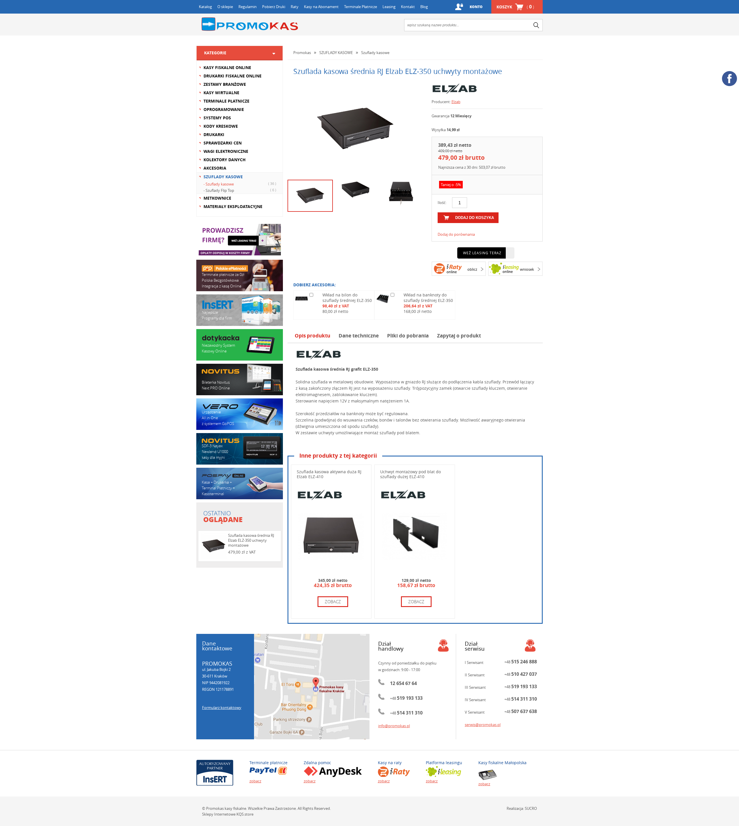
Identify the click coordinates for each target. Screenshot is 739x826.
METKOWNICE (217, 198)
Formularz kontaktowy (221, 707)
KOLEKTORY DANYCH (225, 159)
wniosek (527, 269)
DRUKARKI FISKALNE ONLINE (233, 76)
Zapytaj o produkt (459, 335)
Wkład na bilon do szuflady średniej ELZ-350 (347, 297)
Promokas (249, 24)
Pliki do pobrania (408, 335)
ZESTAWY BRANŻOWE (225, 84)
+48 (406, 698)
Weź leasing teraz (482, 252)
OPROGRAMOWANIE (224, 109)
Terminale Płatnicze (360, 6)
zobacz (333, 601)
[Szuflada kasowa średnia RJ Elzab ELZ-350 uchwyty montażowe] (355, 129)
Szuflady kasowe (375, 52)
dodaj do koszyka (474, 218)
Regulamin (247, 6)
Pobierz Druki (273, 6)
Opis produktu (312, 335)
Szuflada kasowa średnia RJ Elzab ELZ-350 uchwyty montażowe (251, 540)
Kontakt (408, 6)
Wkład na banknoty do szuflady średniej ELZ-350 (428, 297)
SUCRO (531, 808)
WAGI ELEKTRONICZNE (226, 151)
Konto (476, 6)
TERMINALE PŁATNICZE (226, 101)
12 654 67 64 (403, 683)
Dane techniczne (359, 335)
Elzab (455, 101)
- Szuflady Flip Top (240, 190)
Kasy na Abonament (321, 6)
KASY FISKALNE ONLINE (227, 67)
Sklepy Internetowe (219, 814)
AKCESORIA (215, 168)
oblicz (472, 269)
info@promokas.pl (394, 725)
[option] (355, 129)
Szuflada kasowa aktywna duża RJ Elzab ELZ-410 (329, 474)
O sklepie (225, 6)
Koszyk (515, 6)
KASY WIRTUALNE (221, 92)
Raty (294, 6)
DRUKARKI (214, 134)
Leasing (388, 6)
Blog (424, 6)
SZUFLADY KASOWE (223, 176)
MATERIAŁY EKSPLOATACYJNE (233, 206)
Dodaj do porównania (456, 234)
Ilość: (442, 202)
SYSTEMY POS (217, 117)
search (536, 25)
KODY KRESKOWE (221, 126)
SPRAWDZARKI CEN (223, 143)
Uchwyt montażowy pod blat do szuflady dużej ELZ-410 (410, 474)
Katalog (205, 6)
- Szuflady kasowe (240, 184)
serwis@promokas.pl (483, 724)
